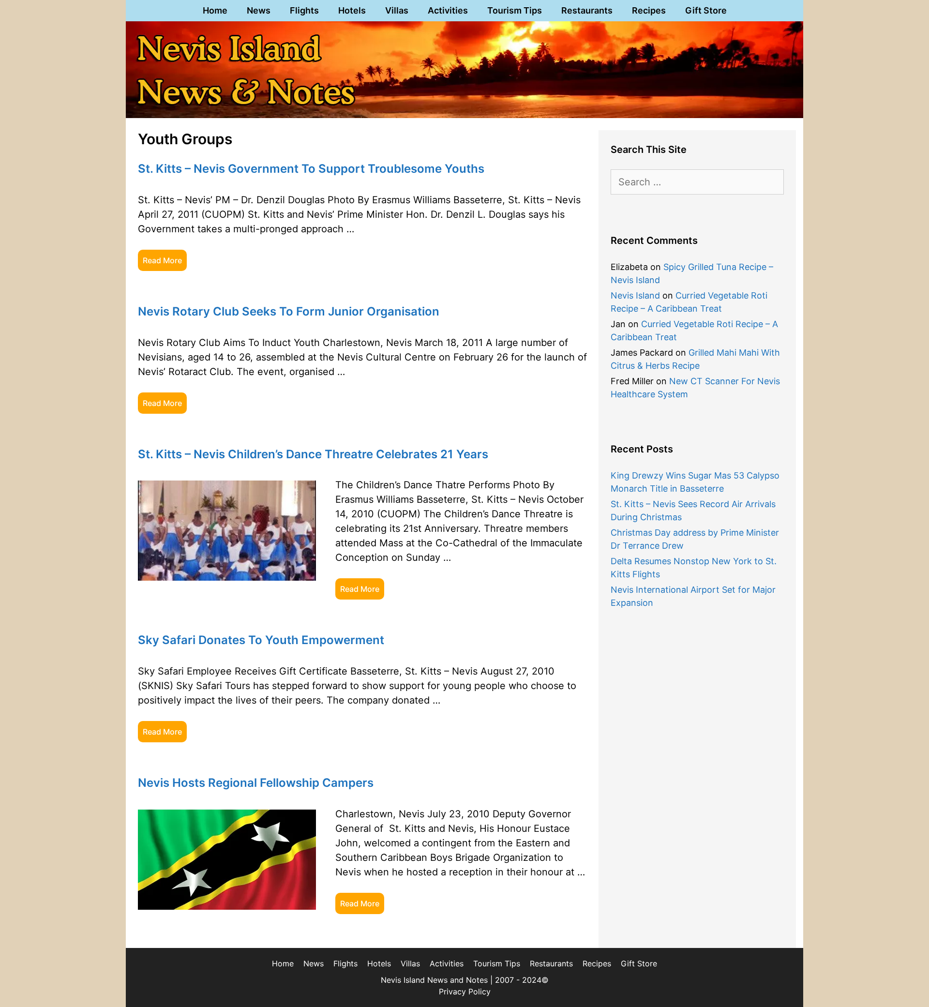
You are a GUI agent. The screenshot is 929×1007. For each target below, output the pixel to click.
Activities (448, 10)
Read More (162, 260)
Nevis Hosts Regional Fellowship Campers (256, 783)
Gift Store (706, 10)
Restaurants (587, 10)
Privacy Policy (465, 991)
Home (215, 10)
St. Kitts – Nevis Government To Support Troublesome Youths (311, 169)
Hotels (352, 10)
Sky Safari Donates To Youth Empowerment (261, 640)
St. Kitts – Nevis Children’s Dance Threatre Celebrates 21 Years (313, 454)
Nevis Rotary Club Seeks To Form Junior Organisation (288, 311)
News (258, 10)
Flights (304, 10)
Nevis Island (635, 295)
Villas (396, 10)
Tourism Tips (514, 10)
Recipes (649, 10)
